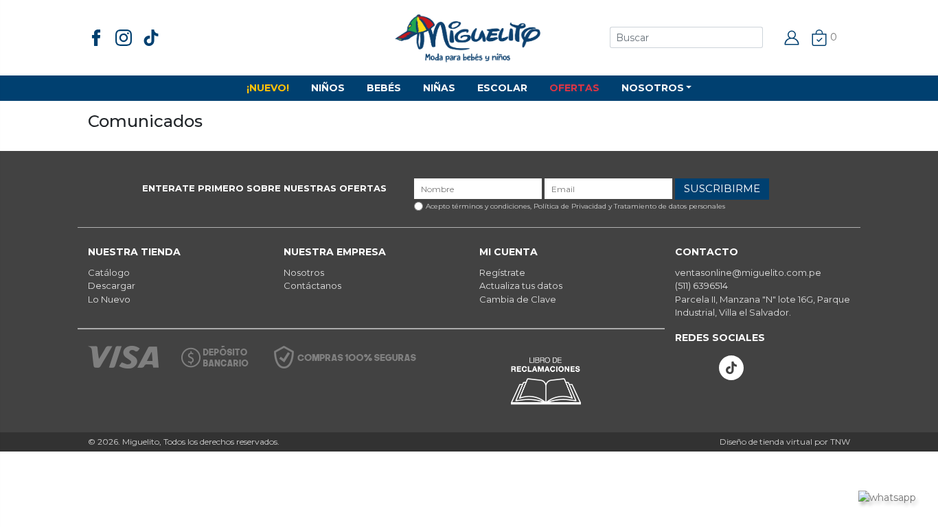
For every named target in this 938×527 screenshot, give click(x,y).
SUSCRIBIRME (722, 188)
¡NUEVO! (268, 88)
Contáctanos (312, 285)
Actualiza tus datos (520, 285)
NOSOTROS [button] (652, 88)
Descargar (111, 285)
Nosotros (304, 272)
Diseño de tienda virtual (766, 441)
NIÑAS (439, 88)
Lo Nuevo (109, 299)
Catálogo (109, 272)
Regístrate (502, 272)
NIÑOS (328, 88)
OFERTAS (574, 88)
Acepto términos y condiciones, (575, 206)
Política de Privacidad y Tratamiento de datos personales (629, 206)
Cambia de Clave (517, 299)
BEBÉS (384, 88)
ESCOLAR (502, 88)
